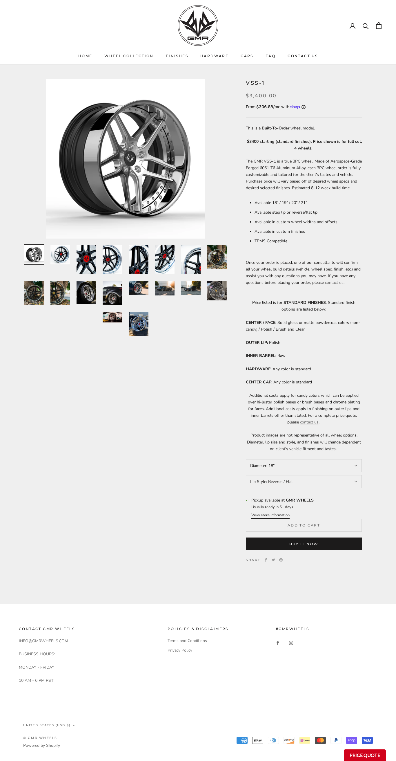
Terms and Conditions (187, 640)
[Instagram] (291, 642)
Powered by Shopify (41, 745)
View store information (270, 515)
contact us (334, 282)
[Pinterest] (281, 560)
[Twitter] (273, 560)
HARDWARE (214, 56)
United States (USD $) (46, 725)
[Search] (366, 26)
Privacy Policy (180, 650)
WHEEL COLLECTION (128, 56)
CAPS (247, 56)
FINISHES (177, 56)
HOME (85, 56)
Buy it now (304, 544)
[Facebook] (266, 560)
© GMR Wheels (40, 738)
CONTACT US (303, 56)
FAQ (270, 56)
